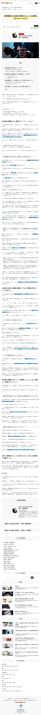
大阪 (2, 682)
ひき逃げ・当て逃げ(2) (9, 544)
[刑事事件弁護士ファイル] (6, 3)
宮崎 (14, 690)
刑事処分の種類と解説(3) (9, 551)
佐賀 (5, 690)
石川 (12, 674)
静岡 (7, 678)
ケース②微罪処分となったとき (11, 77)
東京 (2, 670)
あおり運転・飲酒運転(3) (9, 542)
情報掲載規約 (30, 700)
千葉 (10, 670)
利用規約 (22, 698)
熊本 (9, 690)
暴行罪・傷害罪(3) (8, 559)
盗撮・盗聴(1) (7, 561)
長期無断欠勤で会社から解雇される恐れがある (14, 69)
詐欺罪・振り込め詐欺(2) (9, 567)
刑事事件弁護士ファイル (6, 7)
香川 (16, 686)
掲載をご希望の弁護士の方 (23, 700)
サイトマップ (31, 698)
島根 (5, 686)
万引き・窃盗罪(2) (8, 548)
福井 (14, 674)
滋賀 (9, 682)
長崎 (7, 690)
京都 (7, 682)
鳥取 (2, 686)
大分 (12, 690)
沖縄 (19, 690)
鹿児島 (17, 690)
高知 (21, 686)
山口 (12, 686)
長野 (7, 674)
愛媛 (18, 686)
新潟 (5, 674)
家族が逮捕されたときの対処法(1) (11, 555)
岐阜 (5, 678)
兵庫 (5, 682)
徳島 (14, 686)
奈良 (12, 682)
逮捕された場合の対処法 (18, 7)
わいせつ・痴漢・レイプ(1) (10, 546)
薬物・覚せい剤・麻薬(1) (9, 565)
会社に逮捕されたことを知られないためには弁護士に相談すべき (17, 86)
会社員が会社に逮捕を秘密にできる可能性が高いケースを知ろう (17, 74)
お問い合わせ (34, 700)
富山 (9, 674)
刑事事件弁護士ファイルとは (12, 698)
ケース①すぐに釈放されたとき (11, 75)
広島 (9, 686)
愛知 (2, 678)
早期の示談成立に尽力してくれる (11, 83)
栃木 (17, 670)
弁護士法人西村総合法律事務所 (25, 35)
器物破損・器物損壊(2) (9, 553)
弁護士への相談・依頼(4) (9, 557)
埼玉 (8, 670)
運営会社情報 (18, 698)
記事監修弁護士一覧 (16, 700)
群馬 (15, 670)
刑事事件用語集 (26, 698)
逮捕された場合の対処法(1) (10, 569)
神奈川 (5, 670)
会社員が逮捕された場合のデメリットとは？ (13, 67)
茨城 (12, 670)
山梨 (2, 674)
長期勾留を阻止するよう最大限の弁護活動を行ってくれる (16, 82)
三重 (9, 678)
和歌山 (14, 682)
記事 (12, 7)
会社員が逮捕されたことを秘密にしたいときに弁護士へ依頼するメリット (19, 80)
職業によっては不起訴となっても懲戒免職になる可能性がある (16, 71)
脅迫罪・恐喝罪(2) (8, 563)
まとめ (6, 89)
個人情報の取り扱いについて (8, 700)
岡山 (7, 686)
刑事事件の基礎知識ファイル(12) (11, 550)
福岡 (2, 690)
